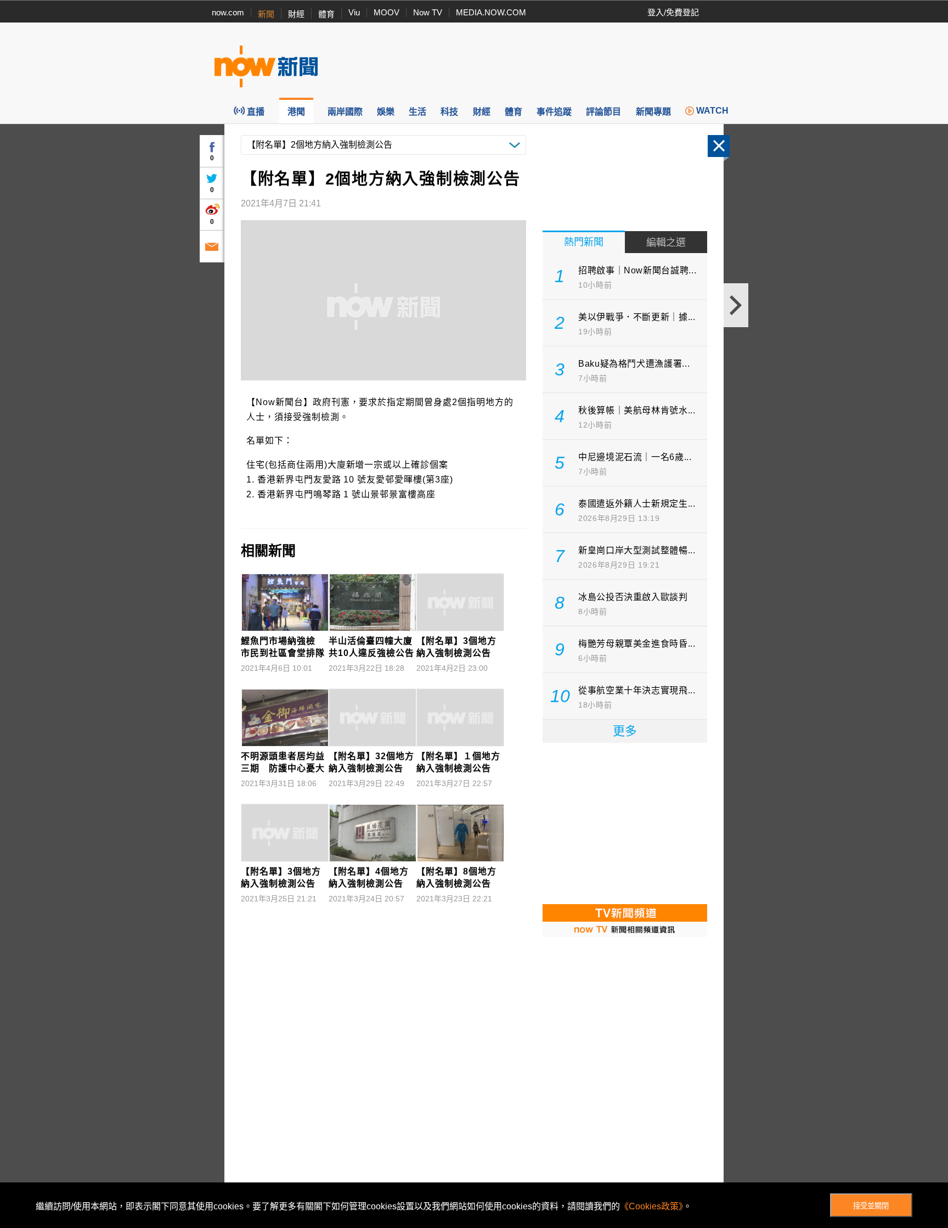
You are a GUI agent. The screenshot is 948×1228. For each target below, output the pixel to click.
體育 (326, 14)
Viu (354, 12)
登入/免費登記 (673, 12)
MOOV (386, 12)
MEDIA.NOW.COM (491, 12)
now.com (228, 12)
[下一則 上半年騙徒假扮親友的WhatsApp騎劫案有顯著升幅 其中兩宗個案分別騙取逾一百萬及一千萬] (736, 305)
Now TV (427, 12)
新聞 (266, 14)
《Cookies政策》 (651, 1206)
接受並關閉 (871, 1206)
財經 (296, 14)
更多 (625, 731)
